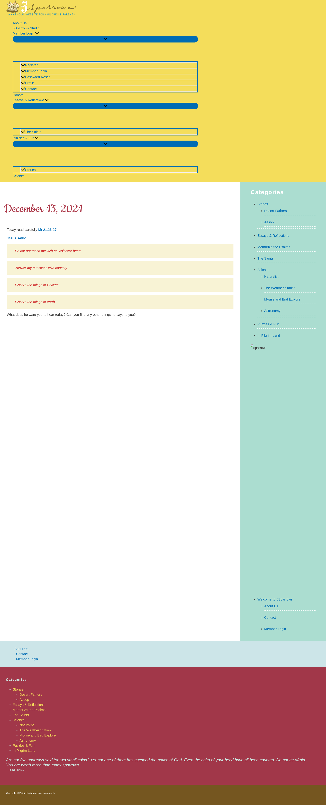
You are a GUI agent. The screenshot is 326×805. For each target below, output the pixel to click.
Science (19, 176)
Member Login (23, 33)
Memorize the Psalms (273, 247)
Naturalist (271, 276)
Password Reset (37, 77)
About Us (20, 23)
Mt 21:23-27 (47, 230)
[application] (36, 33)
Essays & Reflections (28, 100)
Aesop (269, 222)
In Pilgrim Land (268, 335)
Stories (30, 170)
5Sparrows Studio (26, 28)
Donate (18, 95)
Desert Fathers (275, 211)
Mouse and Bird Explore (282, 299)
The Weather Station (279, 288)
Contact (31, 89)
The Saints (33, 132)
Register (31, 65)
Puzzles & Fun (23, 138)
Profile (30, 83)
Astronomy (272, 311)
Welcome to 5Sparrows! (275, 599)
